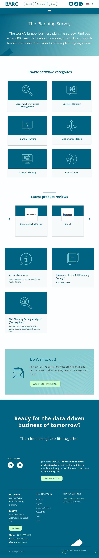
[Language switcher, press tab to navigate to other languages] (89, 4)
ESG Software (71, 172)
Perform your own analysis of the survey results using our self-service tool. (24, 329)
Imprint (64, 550)
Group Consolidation (71, 138)
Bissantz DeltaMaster (31, 224)
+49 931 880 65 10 (23, 535)
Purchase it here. (63, 282)
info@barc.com (21, 538)
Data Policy (73, 550)
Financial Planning (27, 138)
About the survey (18, 275)
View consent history (72, 502)
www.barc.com (20, 542)
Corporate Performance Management (27, 105)
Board (67, 224)
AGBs (81, 550)
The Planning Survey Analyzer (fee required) (25, 321)
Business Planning (72, 103)
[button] (81, 4)
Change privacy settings (73, 498)
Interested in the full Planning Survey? (72, 277)
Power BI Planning (27, 172)
